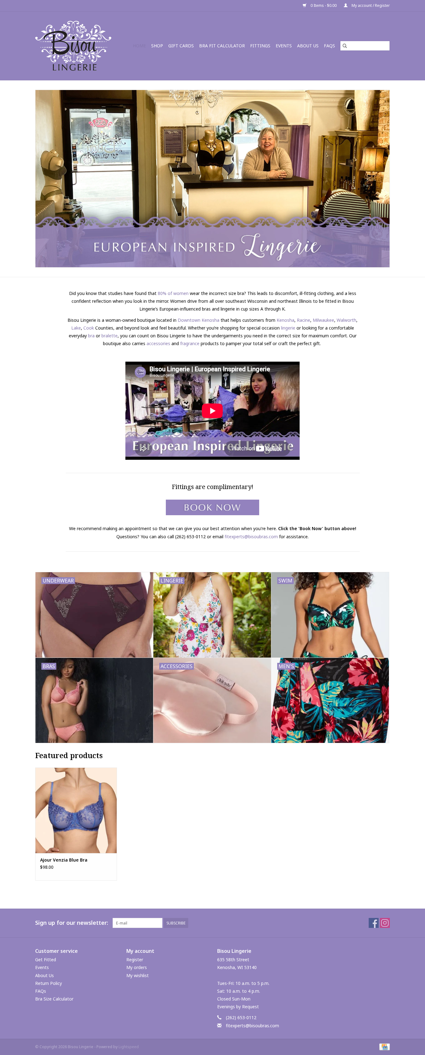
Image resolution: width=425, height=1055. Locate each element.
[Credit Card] (383, 1046)
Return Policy (48, 983)
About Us (308, 46)
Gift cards (181, 46)
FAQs (329, 46)
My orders (136, 967)
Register (134, 959)
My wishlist (137, 975)
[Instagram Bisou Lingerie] (385, 923)
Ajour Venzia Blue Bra (63, 860)
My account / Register (370, 5)
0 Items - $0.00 (324, 5)
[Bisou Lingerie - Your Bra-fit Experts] (75, 46)
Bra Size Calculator (54, 999)
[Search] (344, 46)
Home (139, 46)
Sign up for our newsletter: (71, 923)
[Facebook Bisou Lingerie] (374, 923)
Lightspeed (129, 1046)
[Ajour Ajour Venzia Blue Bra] (76, 810)
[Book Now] (213, 507)
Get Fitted (45, 959)
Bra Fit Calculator (222, 46)
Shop (157, 46)
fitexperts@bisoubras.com (251, 536)
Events (284, 46)
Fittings (260, 46)
